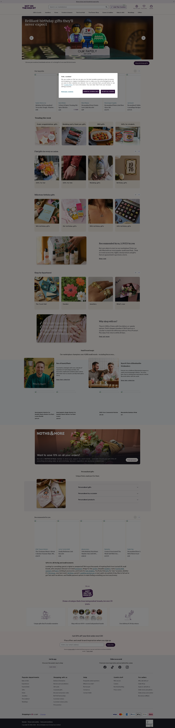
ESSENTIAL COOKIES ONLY (91, 91)
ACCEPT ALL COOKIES (108, 91)
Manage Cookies (67, 91)
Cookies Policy (68, 84)
